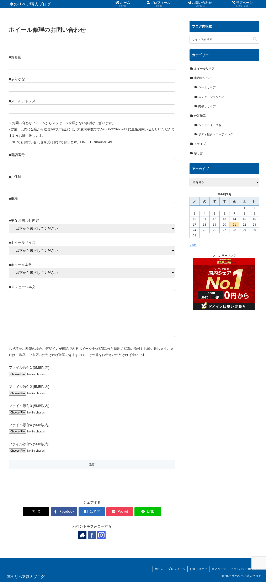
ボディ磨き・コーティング (215, 134)
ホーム (159, 569)
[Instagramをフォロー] (101, 535)
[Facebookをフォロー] (92, 535)
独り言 (198, 153)
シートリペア (206, 87)
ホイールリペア (203, 68)
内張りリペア (206, 106)
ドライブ (199, 143)
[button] (255, 39)
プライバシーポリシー (245, 569)
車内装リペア (202, 78)
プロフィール (176, 569)
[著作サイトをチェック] (82, 535)
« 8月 (193, 245)
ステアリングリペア (210, 97)
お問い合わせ (198, 569)
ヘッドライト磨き (209, 125)
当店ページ (219, 569)
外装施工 (199, 115)
